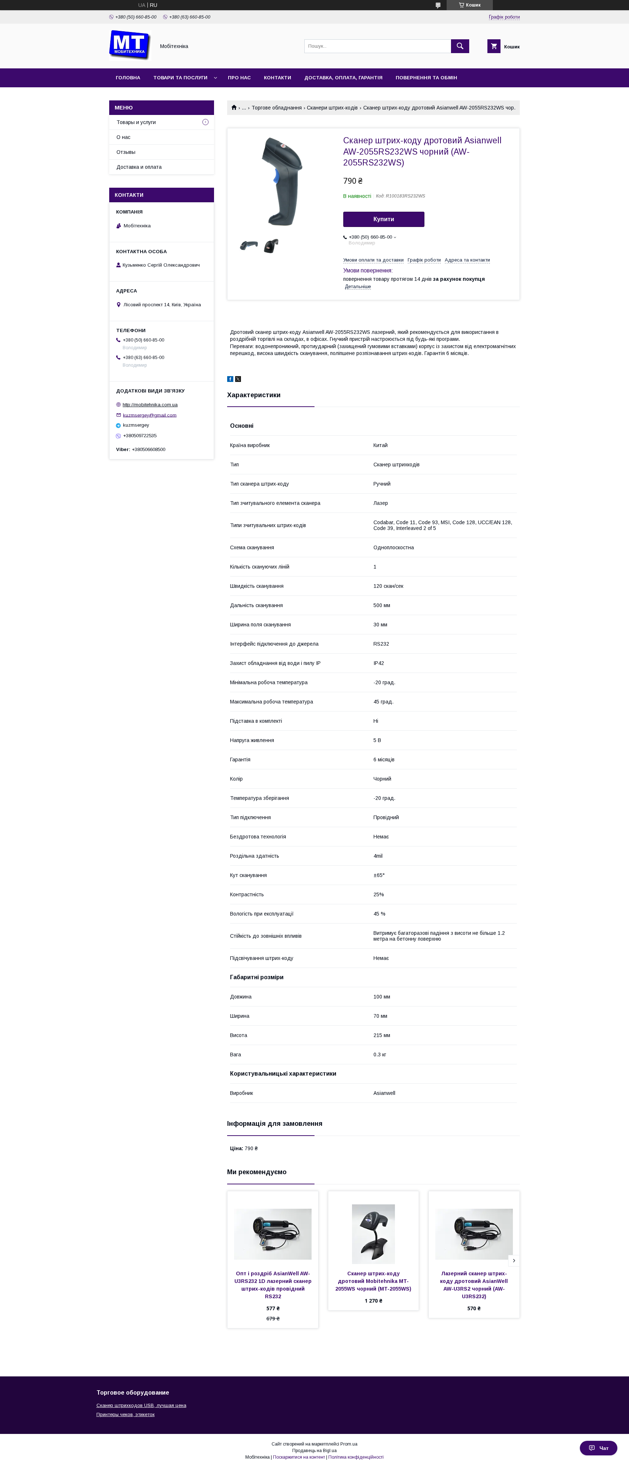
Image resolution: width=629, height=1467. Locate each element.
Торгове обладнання (277, 108)
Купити (383, 219)
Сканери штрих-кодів (332, 108)
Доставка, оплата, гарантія (343, 77)
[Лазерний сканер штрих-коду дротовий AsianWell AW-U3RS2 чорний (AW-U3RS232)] (474, 1227)
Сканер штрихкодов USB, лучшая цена (141, 1405)
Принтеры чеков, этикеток (125, 1414)
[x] (238, 380)
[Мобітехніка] (130, 59)
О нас (123, 137)
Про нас (239, 77)
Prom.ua (348, 1444)
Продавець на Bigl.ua (314, 1450)
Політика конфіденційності (356, 1457)
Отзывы (125, 152)
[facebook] (230, 380)
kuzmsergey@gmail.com (150, 415)
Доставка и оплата (139, 167)
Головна (128, 77)
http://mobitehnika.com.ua (150, 404)
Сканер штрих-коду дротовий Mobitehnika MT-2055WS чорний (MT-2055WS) (373, 1281)
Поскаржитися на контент (299, 1457)
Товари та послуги (180, 77)
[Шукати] (460, 46)
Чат (604, 1448)
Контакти (277, 77)
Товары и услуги (136, 122)
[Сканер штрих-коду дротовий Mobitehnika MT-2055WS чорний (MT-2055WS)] (373, 1227)
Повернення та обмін (426, 77)
